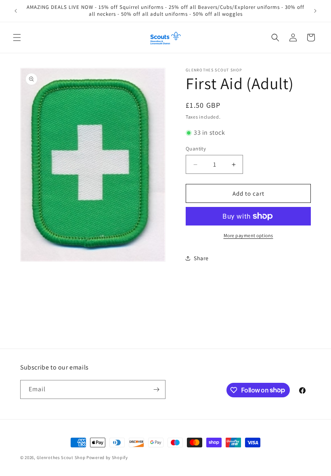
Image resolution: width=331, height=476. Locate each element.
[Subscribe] (156, 389)
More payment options (248, 235)
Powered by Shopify (107, 457)
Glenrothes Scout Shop (61, 457)
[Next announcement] (315, 11)
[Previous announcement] (16, 11)
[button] (17, 37)
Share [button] (201, 258)
